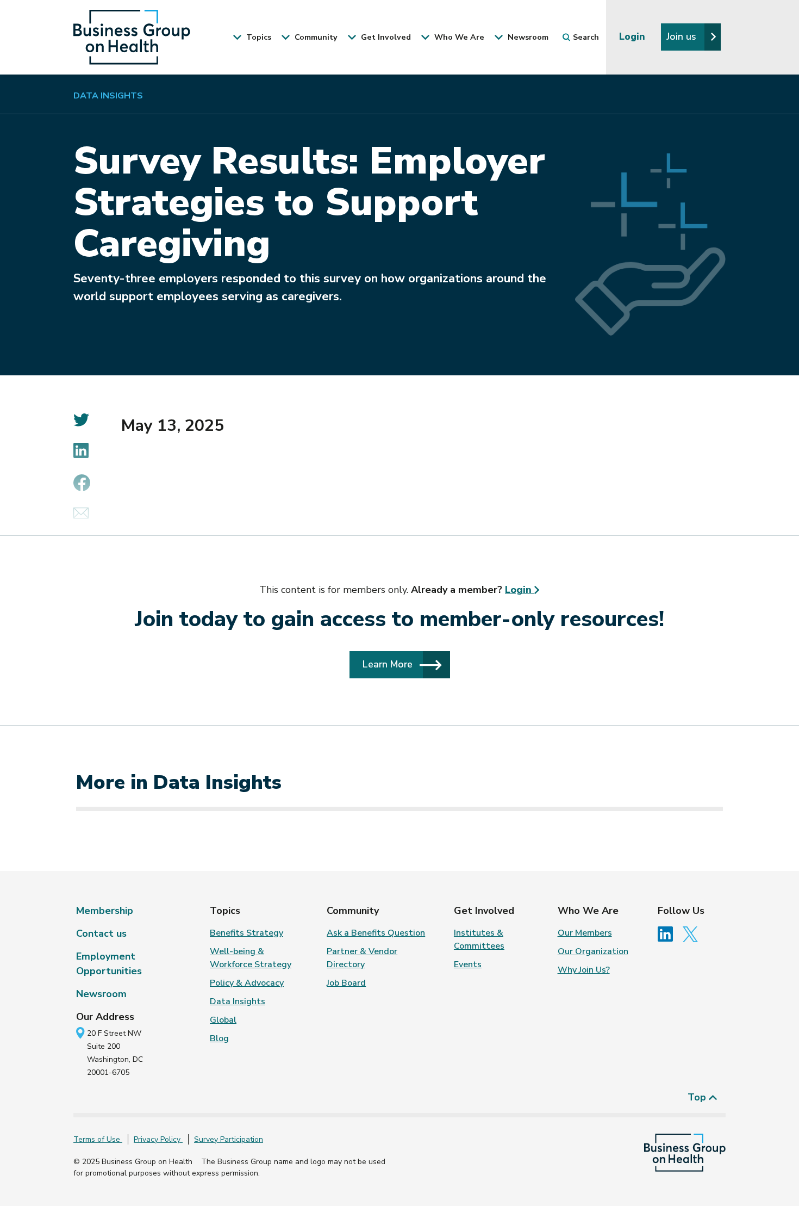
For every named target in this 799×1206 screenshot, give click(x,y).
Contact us (101, 933)
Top (698, 1097)
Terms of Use (97, 1139)
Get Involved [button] (385, 37)
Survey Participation (228, 1139)
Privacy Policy (158, 1139)
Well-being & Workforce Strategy (250, 957)
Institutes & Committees (479, 939)
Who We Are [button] (458, 37)
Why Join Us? (584, 970)
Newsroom (101, 993)
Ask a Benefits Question (376, 933)
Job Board (346, 983)
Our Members (585, 933)
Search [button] (586, 37)
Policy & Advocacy (247, 983)
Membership (104, 910)
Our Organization (593, 951)
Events (468, 964)
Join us (682, 36)
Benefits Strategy (246, 933)
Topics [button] (257, 37)
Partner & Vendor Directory (362, 957)
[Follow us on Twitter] (693, 933)
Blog (219, 1038)
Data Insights (108, 96)
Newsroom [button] (526, 37)
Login (633, 36)
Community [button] (315, 37)
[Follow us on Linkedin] (669, 933)
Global (223, 1020)
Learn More (389, 664)
